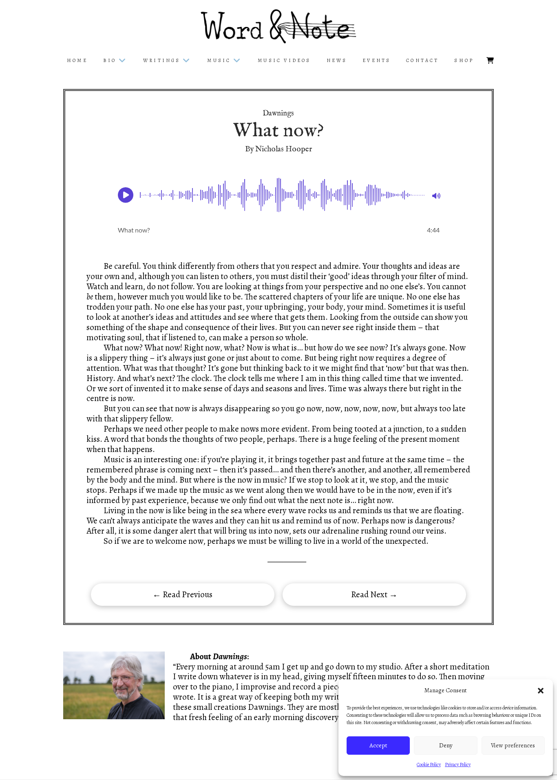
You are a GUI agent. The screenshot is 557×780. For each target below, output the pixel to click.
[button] (541, 691)
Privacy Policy (458, 764)
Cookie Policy (429, 764)
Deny (446, 745)
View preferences (513, 745)
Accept (378, 745)
